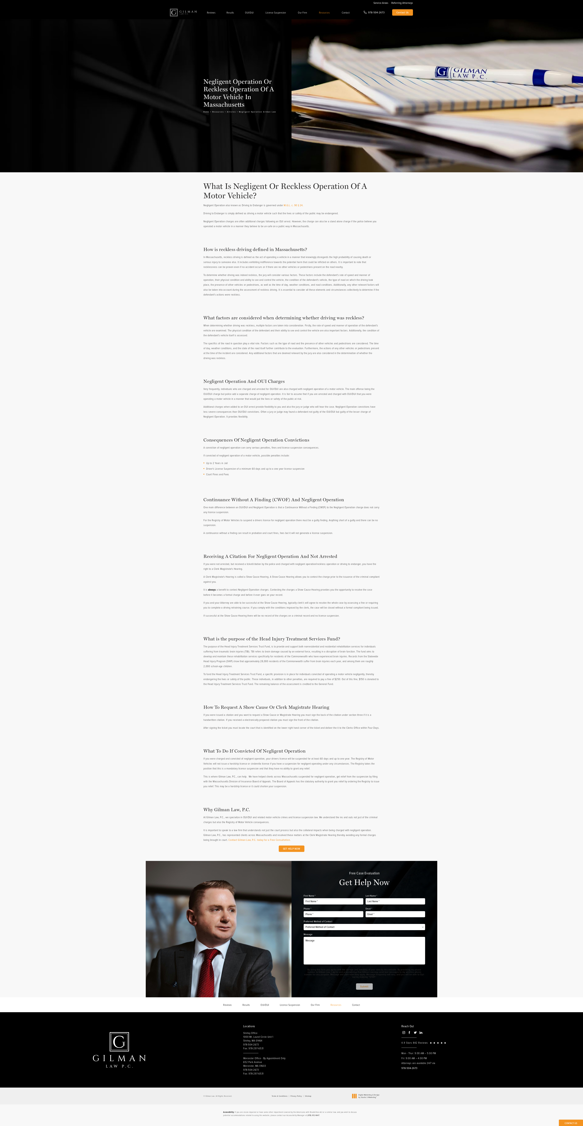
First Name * (310, 895)
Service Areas (380, 3)
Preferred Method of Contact (318, 921)
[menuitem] (211, 12)
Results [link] (230, 12)
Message (308, 934)
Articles (231, 111)
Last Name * (371, 895)
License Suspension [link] (276, 12)
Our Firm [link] (302, 12)
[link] (374, 12)
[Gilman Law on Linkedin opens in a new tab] (421, 1032)
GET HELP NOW (291, 849)
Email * (369, 908)
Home (206, 111)
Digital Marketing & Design (369, 1096)
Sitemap (308, 1096)
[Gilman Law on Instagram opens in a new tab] (403, 1032)
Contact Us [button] (571, 1123)
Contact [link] (346, 12)
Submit (364, 986)
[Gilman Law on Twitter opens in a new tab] (415, 1032)
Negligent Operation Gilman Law (257, 111)
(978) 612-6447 (313, 1115)
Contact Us (402, 12)
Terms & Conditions (280, 1096)
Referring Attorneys (402, 3)
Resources (218, 111)
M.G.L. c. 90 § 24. (293, 205)
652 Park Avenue (254, 1064)
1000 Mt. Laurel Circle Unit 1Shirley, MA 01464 (258, 1038)
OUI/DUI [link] (249, 12)
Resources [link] (324, 12)
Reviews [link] (211, 12)
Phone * (307, 908)
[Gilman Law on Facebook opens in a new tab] (409, 1032)
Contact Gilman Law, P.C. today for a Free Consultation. (259, 840)
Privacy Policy (296, 1096)
